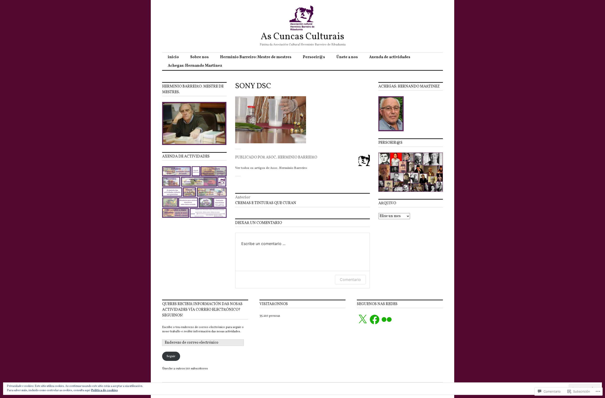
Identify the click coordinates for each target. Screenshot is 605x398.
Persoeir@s (314, 57)
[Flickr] (386, 319)
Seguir (171, 356)
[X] (362, 319)
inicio (173, 57)
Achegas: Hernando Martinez (195, 65)
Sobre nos (199, 57)
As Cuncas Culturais (302, 37)
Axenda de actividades (389, 57)
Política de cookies (104, 390)
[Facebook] (374, 319)
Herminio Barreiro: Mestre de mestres (255, 57)
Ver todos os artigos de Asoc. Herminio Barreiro (271, 168)
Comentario (350, 279)
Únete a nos (347, 57)
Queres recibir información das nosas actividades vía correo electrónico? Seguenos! (202, 310)
